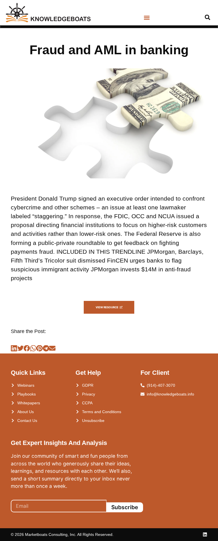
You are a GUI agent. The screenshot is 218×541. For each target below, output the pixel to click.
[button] (146, 17)
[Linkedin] (205, 534)
